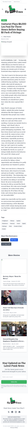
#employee (5, 220)
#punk (24, 223)
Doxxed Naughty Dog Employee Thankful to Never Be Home (13, 341)
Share (15, 239)
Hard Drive (17, 1)
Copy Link (7, 244)
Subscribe (14, 382)
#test (10, 226)
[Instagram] (16, 412)
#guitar (18, 220)
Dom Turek (6, 312)
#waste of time (18, 226)
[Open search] (2, 9)
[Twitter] (9, 412)
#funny (12, 220)
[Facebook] (12, 412)
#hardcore (5, 223)
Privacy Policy (14, 427)
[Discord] (19, 412)
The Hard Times (6, 1)
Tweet (6, 239)
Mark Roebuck (6, 344)
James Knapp (6, 281)
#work (4, 229)
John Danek (7, 36)
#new (18, 223)
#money (12, 223)
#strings (4, 226)
